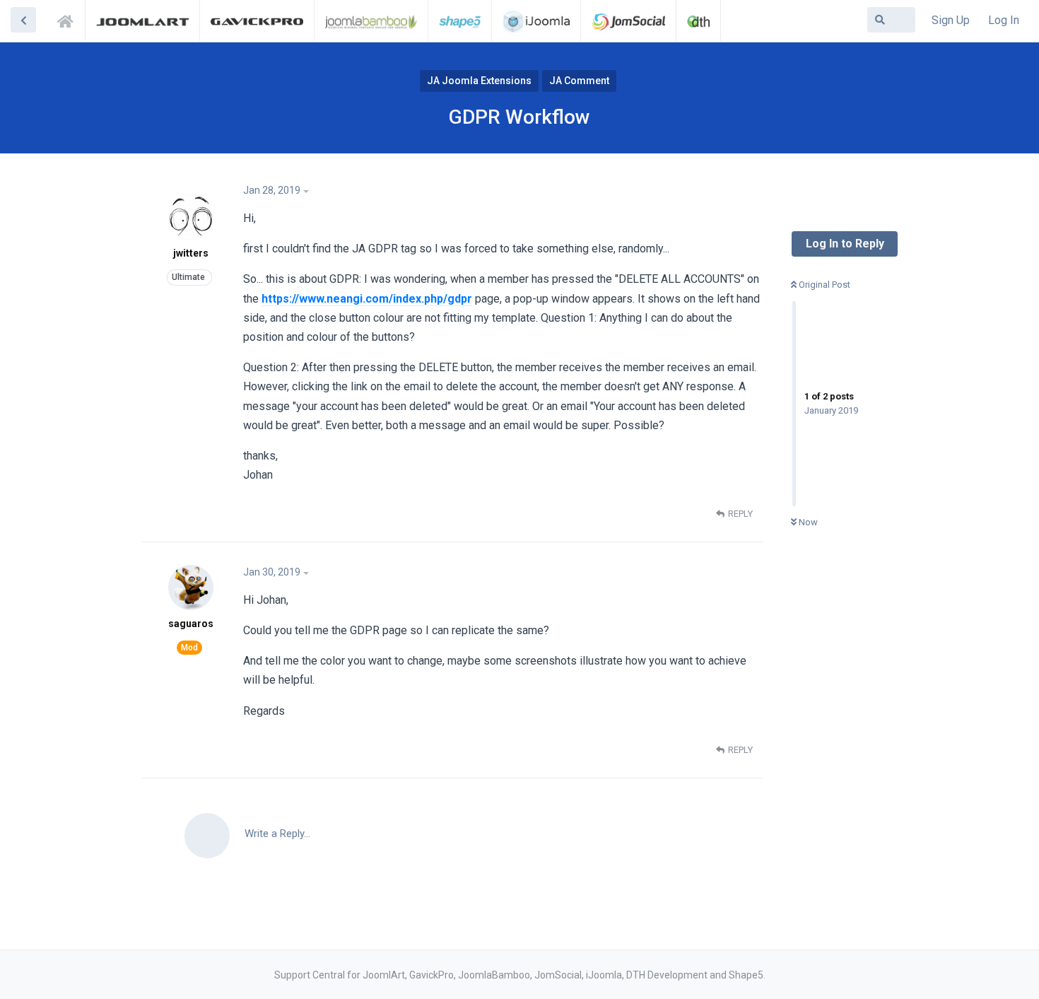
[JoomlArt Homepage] (142, 20)
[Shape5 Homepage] (459, 20)
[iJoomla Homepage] (536, 20)
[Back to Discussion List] (23, 20)
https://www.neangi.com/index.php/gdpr (367, 298)
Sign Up (951, 20)
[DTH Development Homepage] (698, 20)
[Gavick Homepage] (257, 20)
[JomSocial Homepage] (628, 20)
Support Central (69, 19)
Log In (1003, 20)
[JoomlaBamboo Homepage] (371, 20)
